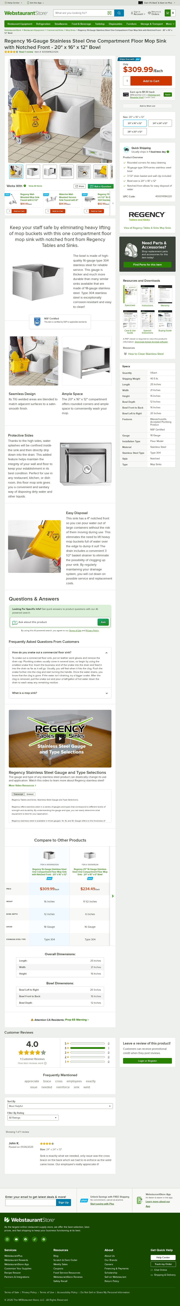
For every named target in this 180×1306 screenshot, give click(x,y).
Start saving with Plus (102, 1203)
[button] (16, 172)
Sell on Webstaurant (115, 1277)
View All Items (35, 186)
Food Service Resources (66, 1272)
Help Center (14, 3)
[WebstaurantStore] (48, 1220)
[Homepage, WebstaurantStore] (26, 13)
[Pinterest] (44, 1239)
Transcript (18, 794)
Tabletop (100, 23)
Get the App (35, 3)
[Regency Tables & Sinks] (147, 216)
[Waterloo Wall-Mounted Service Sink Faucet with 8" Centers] (62, 203)
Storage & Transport (152, 23)
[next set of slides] (113, 203)
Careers (109, 1264)
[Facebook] (25, 1239)
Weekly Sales (60, 1264)
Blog (55, 1256)
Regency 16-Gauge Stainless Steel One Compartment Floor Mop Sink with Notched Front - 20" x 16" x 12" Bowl (49, 872)
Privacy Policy (92, 630)
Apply (168, 95)
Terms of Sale (11, 1292)
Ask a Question (102, 186)
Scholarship (111, 1272)
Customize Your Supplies (17, 1268)
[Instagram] (7, 1239)
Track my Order (163, 1264)
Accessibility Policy (67, 1292)
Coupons (58, 1268)
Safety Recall (60, 1281)
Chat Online (160, 1270)
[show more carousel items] (113, 896)
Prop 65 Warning (76, 1019)
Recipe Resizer (12, 1272)
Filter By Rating (15, 1113)
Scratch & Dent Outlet (65, 1260)
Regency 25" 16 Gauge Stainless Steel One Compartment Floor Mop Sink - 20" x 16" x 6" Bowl (90, 872)
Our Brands (111, 1260)
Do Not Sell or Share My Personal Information (105, 1292)
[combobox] (83, 12)
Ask (103, 622)
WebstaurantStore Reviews (68, 1277)
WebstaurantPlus (13, 1256)
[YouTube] (16, 1239)
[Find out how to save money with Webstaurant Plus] (8, 194)
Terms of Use (75, 630)
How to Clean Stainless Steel (150, 353)
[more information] (168, 151)
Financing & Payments (117, 1268)
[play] (60, 739)
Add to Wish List (147, 106)
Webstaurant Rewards (16, 1260)
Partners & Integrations (16, 1277)
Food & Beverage (81, 23)
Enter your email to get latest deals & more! (35, 1197)
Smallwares (61, 23)
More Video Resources (21, 785)
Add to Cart (19, 211)
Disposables (115, 23)
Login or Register (147, 1060)
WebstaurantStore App (16, 1264)
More (169, 23)
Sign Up (64, 1202)
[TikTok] (34, 1239)
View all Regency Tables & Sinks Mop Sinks (147, 228)
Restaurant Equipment (20, 23)
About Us (110, 1256)
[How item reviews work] (45, 1063)
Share (81, 186)
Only (125, 64)
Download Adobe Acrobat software (151, 342)
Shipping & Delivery (165, 1275)
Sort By (11, 1101)
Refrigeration (43, 23)
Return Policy (112, 1281)
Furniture (132, 23)
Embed (30, 794)
